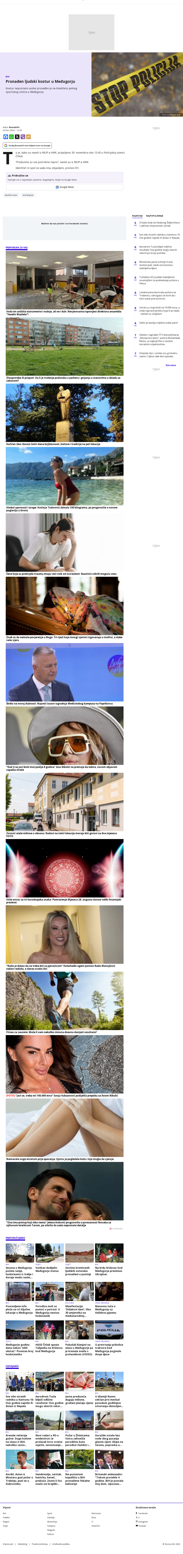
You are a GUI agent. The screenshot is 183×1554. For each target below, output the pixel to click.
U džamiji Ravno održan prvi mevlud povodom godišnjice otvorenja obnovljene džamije (109, 1401)
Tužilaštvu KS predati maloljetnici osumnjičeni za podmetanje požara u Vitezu (159, 280)
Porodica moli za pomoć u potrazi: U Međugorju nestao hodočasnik (47, 1311)
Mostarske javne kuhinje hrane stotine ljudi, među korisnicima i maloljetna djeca (156, 265)
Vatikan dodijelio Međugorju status (47, 1269)
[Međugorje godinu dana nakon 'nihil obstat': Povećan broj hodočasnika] (20, 1329)
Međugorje (28, 195)
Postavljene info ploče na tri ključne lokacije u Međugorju (19, 1309)
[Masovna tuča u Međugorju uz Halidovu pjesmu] (109, 1291)
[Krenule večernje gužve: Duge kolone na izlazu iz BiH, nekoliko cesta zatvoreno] (20, 1420)
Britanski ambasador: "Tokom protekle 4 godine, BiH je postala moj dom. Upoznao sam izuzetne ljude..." (109, 1479)
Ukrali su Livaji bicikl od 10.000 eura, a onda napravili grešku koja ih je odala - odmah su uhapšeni (159, 310)
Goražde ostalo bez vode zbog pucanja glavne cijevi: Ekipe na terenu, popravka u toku (109, 1440)
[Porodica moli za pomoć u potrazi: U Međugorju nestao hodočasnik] (49, 1291)
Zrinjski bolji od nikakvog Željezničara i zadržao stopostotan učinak (159, 224)
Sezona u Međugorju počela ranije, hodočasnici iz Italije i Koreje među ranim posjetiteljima (19, 1272)
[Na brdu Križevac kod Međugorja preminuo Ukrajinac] (109, 1253)
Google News (67, 187)
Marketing (22, 1544)
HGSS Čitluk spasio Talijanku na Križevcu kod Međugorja (48, 1348)
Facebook (143, 1513)
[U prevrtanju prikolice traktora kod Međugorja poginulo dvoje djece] (109, 1329)
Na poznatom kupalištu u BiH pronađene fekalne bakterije (77, 1479)
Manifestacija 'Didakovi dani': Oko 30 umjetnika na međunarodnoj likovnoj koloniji (78, 1311)
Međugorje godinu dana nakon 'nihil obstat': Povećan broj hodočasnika (19, 1349)
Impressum (8, 1544)
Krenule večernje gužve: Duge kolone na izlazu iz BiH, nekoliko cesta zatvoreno (18, 1440)
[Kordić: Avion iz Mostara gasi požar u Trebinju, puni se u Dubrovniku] (20, 1459)
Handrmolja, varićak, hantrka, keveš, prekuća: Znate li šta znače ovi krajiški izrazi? (48, 1479)
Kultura (69, 1303)
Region (6, 1521)
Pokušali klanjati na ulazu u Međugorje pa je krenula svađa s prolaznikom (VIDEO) (79, 1349)
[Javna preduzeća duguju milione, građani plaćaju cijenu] (79, 1381)
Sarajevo (51, 1525)
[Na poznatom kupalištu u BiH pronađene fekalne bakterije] (79, 1459)
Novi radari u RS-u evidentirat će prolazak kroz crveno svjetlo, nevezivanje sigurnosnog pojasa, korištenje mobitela (48, 1440)
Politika (6, 1517)
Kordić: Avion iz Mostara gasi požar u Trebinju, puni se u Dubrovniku (19, 1479)
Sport (49, 1513)
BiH (7, 76)
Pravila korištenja (40, 1544)
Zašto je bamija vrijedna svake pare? (158, 322)
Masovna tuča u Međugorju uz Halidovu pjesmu (105, 1309)
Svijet (38, 1264)
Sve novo (171, 365)
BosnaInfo (14, 127)
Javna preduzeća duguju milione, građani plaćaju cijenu (79, 1400)
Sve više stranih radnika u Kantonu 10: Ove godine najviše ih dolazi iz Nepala (20, 1401)
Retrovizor (96, 1513)
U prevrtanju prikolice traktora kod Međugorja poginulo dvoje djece (109, 1349)
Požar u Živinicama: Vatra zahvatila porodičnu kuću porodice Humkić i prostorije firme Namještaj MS (77, 1440)
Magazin (51, 1530)
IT (92, 1521)
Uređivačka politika (61, 1544)
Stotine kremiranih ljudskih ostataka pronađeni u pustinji (78, 1271)
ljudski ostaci (11, 195)
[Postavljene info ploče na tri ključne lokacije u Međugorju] (20, 1291)
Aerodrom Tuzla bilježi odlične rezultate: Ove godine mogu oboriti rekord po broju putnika (49, 1401)
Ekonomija (52, 1521)
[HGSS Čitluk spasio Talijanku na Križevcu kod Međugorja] (49, 1329)
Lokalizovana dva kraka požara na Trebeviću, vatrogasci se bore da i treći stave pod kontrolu (157, 295)
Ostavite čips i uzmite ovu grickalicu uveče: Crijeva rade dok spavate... (158, 355)
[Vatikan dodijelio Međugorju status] (49, 1253)
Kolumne (96, 1525)
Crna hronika (102, 1303)
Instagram (143, 1521)
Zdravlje (51, 1517)
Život (8, 1341)
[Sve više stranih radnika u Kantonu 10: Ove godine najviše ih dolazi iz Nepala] (20, 1381)
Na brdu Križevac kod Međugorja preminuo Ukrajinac (108, 1271)
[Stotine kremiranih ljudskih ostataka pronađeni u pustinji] (79, 1253)
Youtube (142, 1525)
